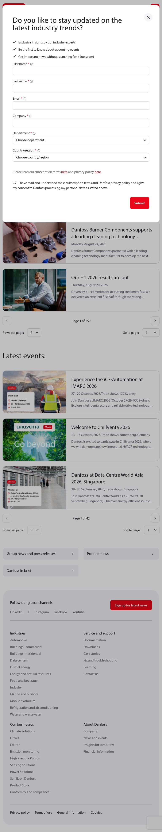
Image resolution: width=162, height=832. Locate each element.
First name (21, 64)
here (64, 172)
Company (20, 116)
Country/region (24, 150)
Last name (21, 81)
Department (22, 133)
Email (18, 98)
